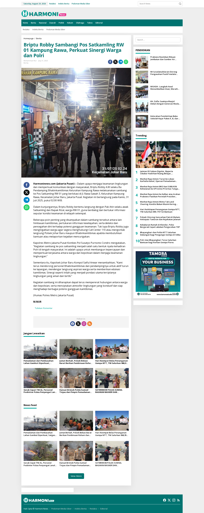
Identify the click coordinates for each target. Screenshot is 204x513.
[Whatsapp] (126, 62)
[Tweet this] (115, 62)
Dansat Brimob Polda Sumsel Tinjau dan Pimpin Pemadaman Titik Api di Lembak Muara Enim (75, 391)
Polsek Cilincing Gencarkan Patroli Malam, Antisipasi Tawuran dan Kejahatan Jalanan (160, 218)
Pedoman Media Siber (61, 508)
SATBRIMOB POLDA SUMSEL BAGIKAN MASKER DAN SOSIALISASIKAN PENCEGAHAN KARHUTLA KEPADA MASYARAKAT (111, 391)
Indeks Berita (81, 508)
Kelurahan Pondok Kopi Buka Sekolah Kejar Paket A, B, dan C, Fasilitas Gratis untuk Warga (165, 117)
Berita (26, 63)
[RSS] (89, 323)
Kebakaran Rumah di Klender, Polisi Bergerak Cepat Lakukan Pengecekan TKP (160, 226)
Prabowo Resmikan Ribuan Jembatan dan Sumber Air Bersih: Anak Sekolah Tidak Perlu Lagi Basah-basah (163, 58)
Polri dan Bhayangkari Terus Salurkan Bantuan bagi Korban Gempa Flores (158, 241)
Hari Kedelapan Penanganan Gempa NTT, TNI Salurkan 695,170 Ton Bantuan (160, 210)
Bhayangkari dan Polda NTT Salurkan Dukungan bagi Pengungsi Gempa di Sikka (160, 233)
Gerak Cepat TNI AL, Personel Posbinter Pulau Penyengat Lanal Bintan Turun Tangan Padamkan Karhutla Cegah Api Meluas (40, 391)
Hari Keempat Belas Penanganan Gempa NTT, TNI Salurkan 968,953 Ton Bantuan (111, 362)
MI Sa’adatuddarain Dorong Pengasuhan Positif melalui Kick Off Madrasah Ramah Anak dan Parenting (165, 73)
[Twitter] (78, 323)
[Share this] (110, 62)
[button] (180, 3)
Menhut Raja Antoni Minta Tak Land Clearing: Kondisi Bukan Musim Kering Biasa (158, 203)
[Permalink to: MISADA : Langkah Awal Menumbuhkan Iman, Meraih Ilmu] (142, 91)
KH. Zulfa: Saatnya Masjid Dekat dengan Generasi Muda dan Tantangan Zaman (164, 102)
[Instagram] (84, 323)
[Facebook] (72, 323)
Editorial (104, 508)
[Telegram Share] (120, 62)
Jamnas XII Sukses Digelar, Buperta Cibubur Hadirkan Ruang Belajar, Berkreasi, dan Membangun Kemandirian (159, 172)
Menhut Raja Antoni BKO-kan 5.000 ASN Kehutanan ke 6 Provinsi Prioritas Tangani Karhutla (160, 187)
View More (76, 475)
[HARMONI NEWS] (43, 13)
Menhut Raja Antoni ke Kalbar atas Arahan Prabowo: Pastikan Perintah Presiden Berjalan (160, 195)
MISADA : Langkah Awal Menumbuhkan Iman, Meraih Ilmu (164, 88)
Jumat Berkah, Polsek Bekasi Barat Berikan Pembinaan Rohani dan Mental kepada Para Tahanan (75, 362)
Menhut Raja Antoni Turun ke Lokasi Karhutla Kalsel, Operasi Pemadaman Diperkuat (157, 180)
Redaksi (93, 508)
